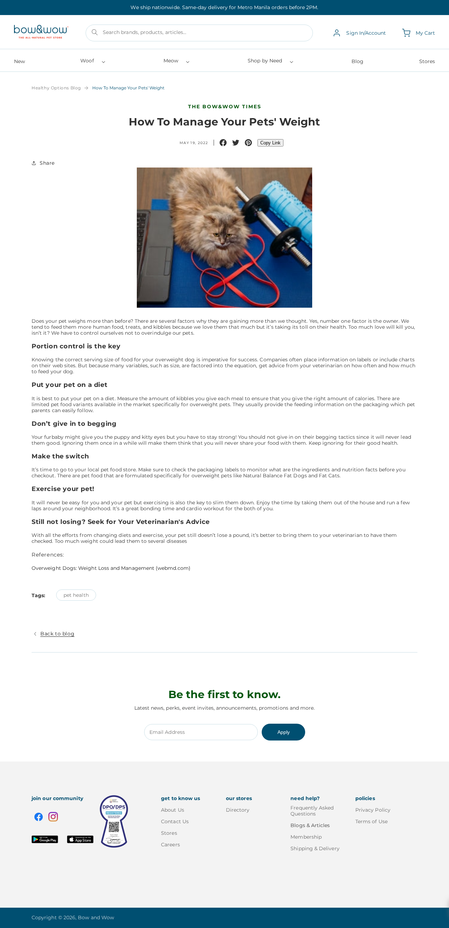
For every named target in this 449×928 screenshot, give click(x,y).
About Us (172, 810)
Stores (169, 833)
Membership (306, 837)
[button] (92, 62)
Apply (283, 732)
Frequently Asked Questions (312, 811)
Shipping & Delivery (314, 848)
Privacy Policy (372, 810)
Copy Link (270, 142)
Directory (238, 810)
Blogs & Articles (310, 825)
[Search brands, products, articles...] (94, 32)
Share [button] (47, 163)
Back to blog (57, 633)
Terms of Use (371, 821)
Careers (170, 844)
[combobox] (199, 33)
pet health (76, 595)
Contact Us (175, 821)
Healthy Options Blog (56, 87)
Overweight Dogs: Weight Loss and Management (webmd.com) (111, 568)
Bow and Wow (96, 917)
